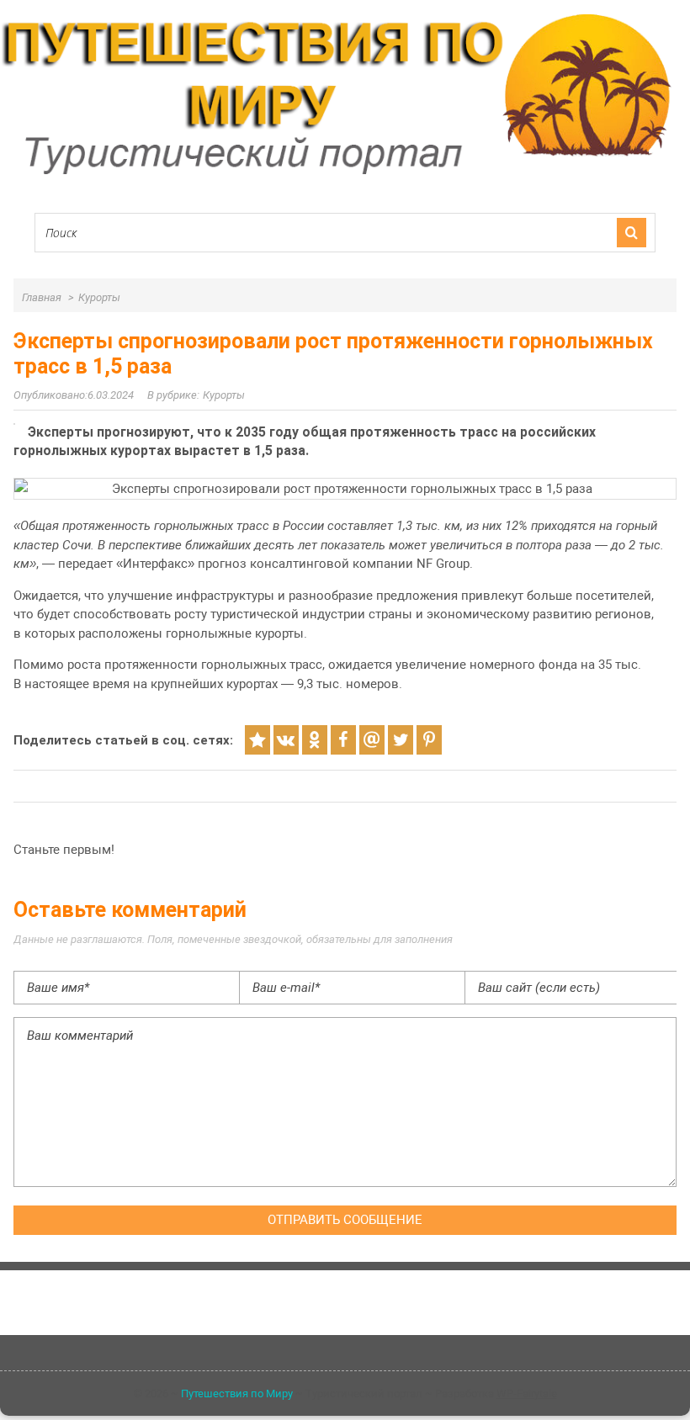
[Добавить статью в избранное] (257, 740)
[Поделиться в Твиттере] (400, 740)
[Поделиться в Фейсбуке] (343, 740)
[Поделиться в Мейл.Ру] (372, 740)
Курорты (224, 395)
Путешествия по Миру (237, 1393)
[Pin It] (429, 740)
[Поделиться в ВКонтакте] (286, 740)
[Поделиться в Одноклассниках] (314, 740)
